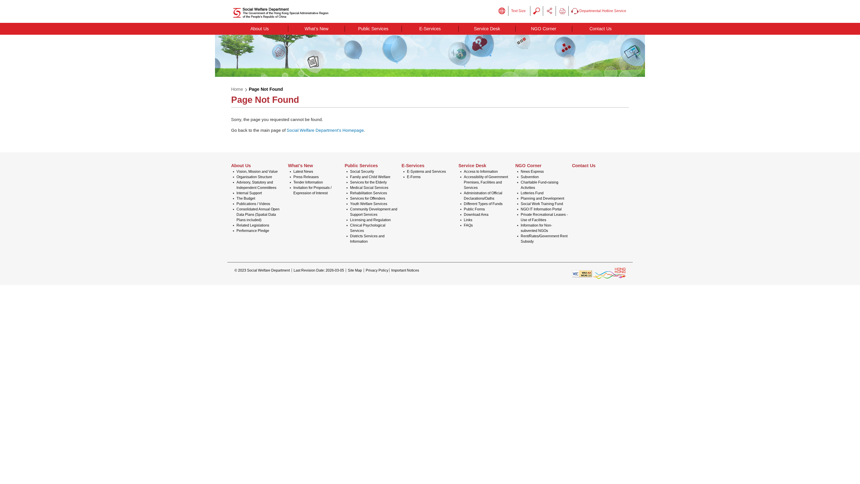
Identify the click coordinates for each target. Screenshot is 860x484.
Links (468, 220)
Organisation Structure (254, 177)
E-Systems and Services (426, 171)
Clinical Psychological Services (367, 228)
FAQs (468, 225)
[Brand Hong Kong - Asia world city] (609, 273)
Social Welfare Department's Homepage (325, 130)
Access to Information (481, 171)
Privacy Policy (377, 270)
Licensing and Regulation (370, 220)
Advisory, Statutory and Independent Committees (256, 185)
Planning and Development (542, 198)
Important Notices (405, 270)
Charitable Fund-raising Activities (539, 185)
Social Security (362, 171)
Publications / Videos (253, 204)
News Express (532, 171)
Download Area (476, 214)
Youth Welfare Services (368, 204)
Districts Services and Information (367, 238)
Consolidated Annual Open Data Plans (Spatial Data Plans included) (258, 214)
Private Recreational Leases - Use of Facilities (544, 217)
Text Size (518, 11)
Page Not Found (266, 89)
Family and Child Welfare (370, 177)
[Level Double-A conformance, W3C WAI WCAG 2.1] (582, 273)
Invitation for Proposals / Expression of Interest (312, 190)
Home (237, 89)
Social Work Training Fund (542, 204)
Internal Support (249, 193)
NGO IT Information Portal (541, 209)
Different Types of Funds (483, 204)
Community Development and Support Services (373, 211)
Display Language (501, 10)
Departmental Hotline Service (602, 11)
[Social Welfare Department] (281, 13)
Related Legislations (252, 225)
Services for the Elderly (368, 182)
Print (562, 10)
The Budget (245, 198)
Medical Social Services (369, 188)
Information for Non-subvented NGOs (536, 228)
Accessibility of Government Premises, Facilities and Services (486, 182)
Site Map (355, 270)
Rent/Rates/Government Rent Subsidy (544, 238)
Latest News (303, 171)
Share (549, 10)
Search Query (536, 10)
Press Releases (306, 177)
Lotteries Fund (532, 193)
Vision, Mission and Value (257, 171)
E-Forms (414, 177)
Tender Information (308, 182)
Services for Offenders (367, 198)
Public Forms (474, 209)
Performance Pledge (252, 231)
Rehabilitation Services (368, 193)
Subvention (530, 177)
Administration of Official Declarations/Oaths (483, 195)
